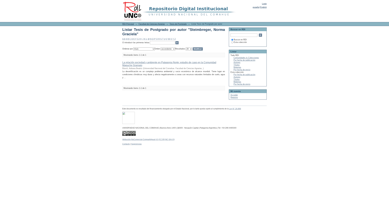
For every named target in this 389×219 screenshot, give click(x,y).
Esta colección (240, 42)
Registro (234, 97)
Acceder (234, 95)
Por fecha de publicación (244, 60)
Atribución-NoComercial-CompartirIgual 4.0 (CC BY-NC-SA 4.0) (148, 139)
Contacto (126, 144)
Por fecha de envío (242, 70)
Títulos (237, 65)
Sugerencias (136, 144)
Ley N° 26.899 (235, 109)
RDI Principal (128, 24)
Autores (237, 62)
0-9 (123, 39)
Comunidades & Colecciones (246, 58)
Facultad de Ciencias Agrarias (152, 24)
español (256, 7)
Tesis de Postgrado (178, 24)
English (263, 7)
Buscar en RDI (240, 39)
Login (264, 4)
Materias (237, 67)
